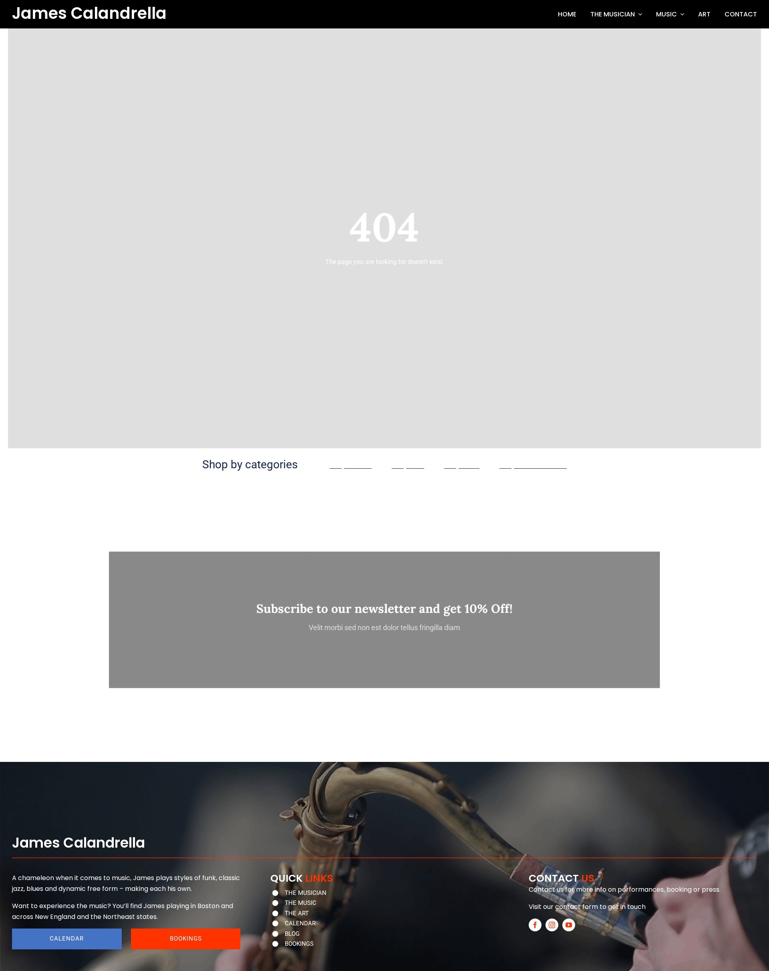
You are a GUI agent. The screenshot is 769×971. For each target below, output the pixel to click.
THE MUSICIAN (305, 892)
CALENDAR (300, 923)
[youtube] (568, 925)
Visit (535, 906)
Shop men (408, 465)
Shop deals (461, 465)
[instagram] (552, 925)
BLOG (292, 933)
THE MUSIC (300, 903)
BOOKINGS (299, 943)
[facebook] (535, 925)
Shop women (351, 465)
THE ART (297, 913)
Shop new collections (533, 465)
